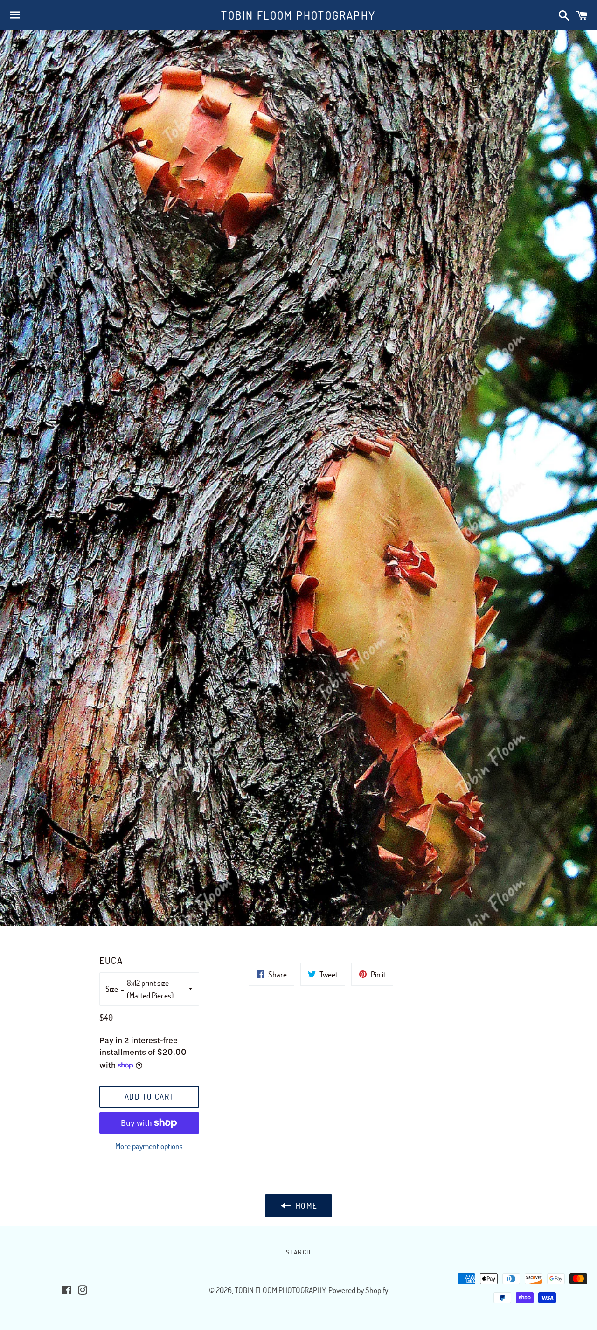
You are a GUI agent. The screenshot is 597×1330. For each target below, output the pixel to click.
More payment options (149, 1146)
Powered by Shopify (358, 1290)
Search (298, 1251)
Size (111, 989)
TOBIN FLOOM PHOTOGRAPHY (298, 15)
